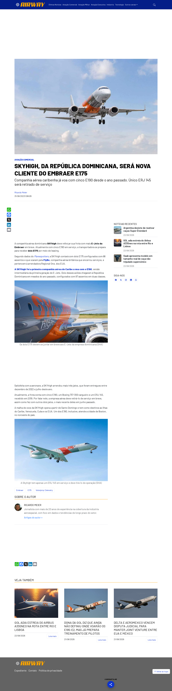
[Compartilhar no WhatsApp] (136, 280)
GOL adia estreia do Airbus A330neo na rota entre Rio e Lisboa (138, 243)
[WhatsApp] (9, 209)
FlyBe (46, 260)
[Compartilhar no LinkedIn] (131, 280)
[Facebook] (9, 214)
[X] (9, 219)
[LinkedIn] (9, 224)
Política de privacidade (50, 670)
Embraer (19, 490)
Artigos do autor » (33, 517)
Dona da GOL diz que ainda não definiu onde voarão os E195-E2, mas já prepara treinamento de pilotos (84, 628)
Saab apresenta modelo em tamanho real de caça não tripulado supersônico (137, 258)
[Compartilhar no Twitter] (121, 280)
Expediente (20, 670)
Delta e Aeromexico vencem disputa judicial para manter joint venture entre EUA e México (135, 628)
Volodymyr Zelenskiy (44, 490)
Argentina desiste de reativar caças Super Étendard (138, 229)
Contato (32, 670)
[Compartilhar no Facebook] (116, 280)
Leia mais (52, 636)
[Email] (9, 229)
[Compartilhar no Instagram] (126, 280)
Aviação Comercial (24, 159)
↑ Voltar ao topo (161, 671)
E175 (29, 490)
